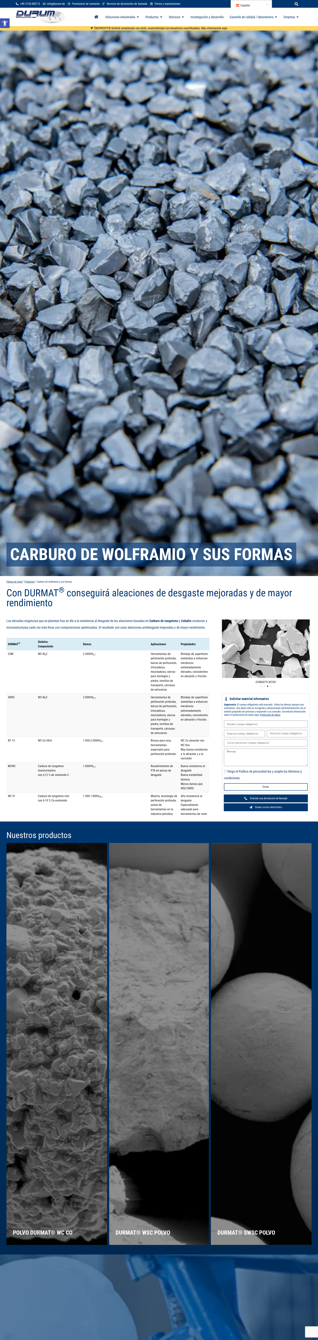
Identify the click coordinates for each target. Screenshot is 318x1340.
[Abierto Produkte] (161, 17)
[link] (5, 23)
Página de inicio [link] (14, 581)
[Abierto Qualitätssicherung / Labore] (276, 17)
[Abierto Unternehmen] (297, 17)
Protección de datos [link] (270, 715)
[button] (297, 4)
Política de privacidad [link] (253, 771)
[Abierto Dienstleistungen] (183, 17)
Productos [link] (29, 581)
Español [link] (245, 5)
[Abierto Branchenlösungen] (137, 17)
